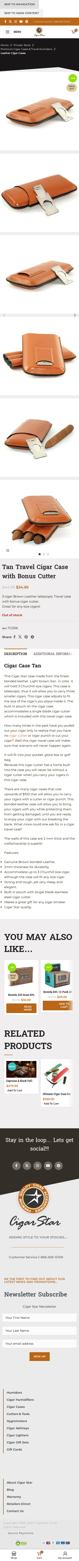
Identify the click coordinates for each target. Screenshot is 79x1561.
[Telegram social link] (32, 637)
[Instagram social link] (15, 21)
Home (5, 45)
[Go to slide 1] (40, 554)
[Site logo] (39, 31)
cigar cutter (18, 736)
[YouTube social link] (21, 21)
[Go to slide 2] (44, 554)
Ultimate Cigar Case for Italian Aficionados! (57, 1095)
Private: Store (22, 45)
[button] (4, 315)
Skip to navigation (19, 4)
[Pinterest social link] (26, 21)
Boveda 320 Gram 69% (21, 995)
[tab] (15, 653)
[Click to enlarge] (8, 550)
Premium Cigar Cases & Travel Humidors (26, 49)
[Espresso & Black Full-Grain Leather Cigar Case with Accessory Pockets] (21, 1069)
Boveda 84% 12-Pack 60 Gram (57, 993)
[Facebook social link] (5, 21)
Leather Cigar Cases (13, 53)
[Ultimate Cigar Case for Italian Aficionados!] (58, 1076)
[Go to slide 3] (48, 554)
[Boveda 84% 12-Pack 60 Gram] (58, 975)
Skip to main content (21, 13)
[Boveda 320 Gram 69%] (21, 976)
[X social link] (10, 21)
